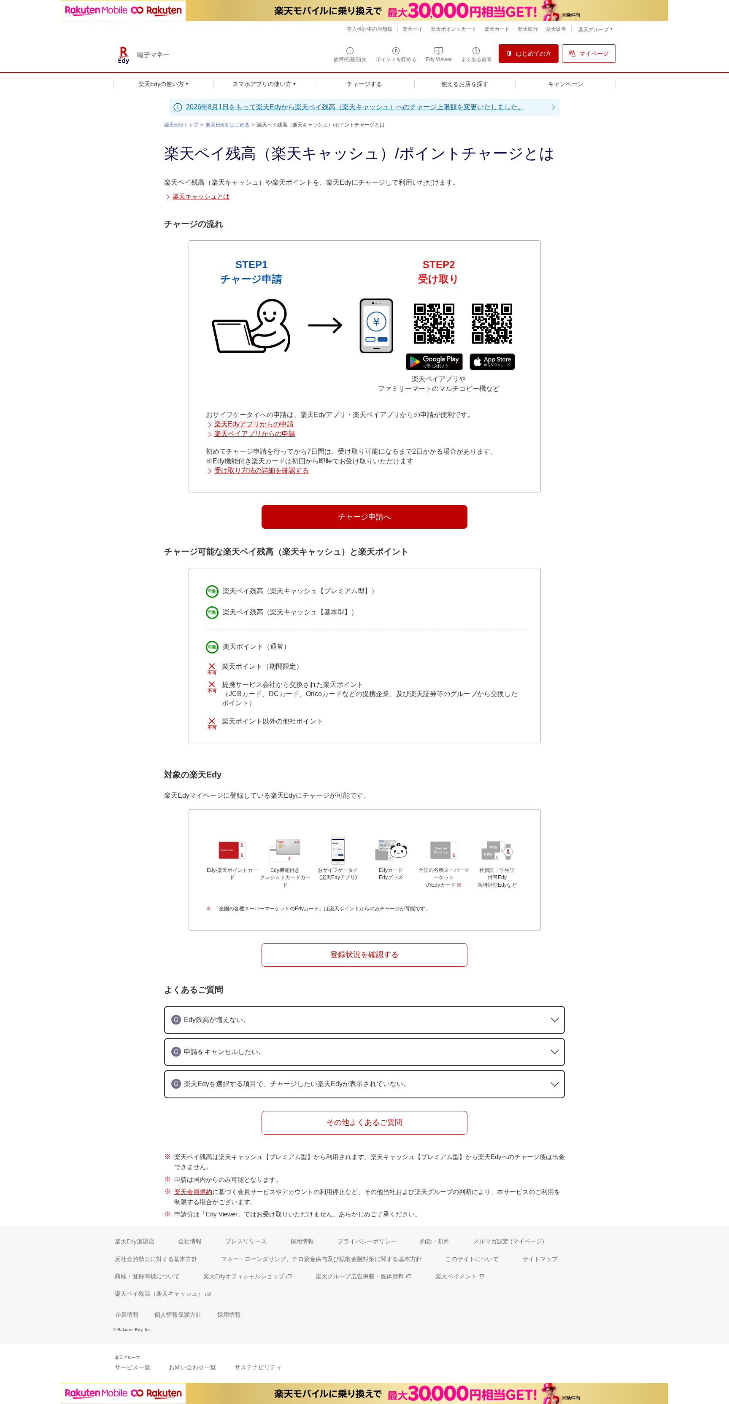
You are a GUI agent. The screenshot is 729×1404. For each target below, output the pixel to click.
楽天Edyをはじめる (227, 125)
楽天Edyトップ (181, 125)
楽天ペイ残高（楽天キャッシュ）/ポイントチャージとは (321, 125)
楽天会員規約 (193, 1191)
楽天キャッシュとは (201, 196)
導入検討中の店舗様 (369, 29)
